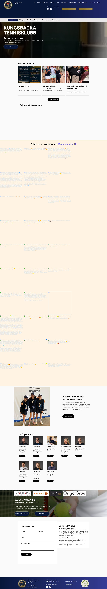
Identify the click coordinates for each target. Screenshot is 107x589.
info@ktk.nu (17, 3)
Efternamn (41, 531)
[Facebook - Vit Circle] (51, 9)
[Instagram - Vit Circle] (48, 9)
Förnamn (23, 531)
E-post (22, 537)
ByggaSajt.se (55, 581)
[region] (25, 448)
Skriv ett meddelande (25, 543)
